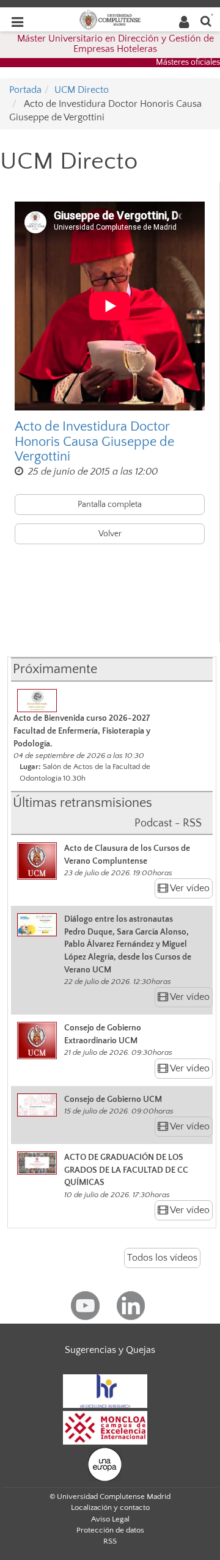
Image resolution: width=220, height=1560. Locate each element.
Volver (110, 534)
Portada (25, 89)
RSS (110, 1541)
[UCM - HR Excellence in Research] (105, 1390)
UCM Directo (81, 89)
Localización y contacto (110, 1507)
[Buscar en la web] (205, 20)
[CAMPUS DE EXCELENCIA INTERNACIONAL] (105, 1426)
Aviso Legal (110, 1519)
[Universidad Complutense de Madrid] (110, 18)
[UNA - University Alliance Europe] (105, 1463)
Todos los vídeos (162, 1257)
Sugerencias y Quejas (110, 1349)
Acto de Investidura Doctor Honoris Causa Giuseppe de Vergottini (94, 441)
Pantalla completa (110, 504)
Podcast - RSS (168, 823)
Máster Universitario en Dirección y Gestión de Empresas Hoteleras (115, 44)
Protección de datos (110, 1530)
